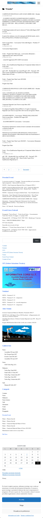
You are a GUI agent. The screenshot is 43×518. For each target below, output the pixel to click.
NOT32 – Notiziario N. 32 (8, 300)
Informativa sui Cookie (14, 515)
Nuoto (4, 350)
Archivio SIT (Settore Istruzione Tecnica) (12, 252)
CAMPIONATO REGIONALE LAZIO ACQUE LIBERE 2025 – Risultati (21, 88)
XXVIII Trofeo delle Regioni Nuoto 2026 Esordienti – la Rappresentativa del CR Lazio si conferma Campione (21, 316)
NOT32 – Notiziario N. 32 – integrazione (12, 297)
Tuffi (3, 383)
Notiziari (4, 248)
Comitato (4, 245)
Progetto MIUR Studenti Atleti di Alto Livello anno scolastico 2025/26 (19, 322)
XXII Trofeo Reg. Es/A (10, 364)
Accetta (21, 499)
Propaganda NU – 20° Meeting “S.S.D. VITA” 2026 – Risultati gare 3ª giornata (21, 218)
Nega (21, 505)
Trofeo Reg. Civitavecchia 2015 (12, 379)
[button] (40, 482)
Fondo (4, 406)
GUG (3, 250)
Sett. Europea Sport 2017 (10, 354)
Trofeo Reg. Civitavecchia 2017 (12, 375)
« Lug (20, 468)
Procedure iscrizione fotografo (11, 473)
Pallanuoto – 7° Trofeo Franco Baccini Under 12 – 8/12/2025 (17, 227)
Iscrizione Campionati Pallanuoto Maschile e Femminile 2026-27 (18, 312)
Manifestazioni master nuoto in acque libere (12, 430)
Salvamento (5, 404)
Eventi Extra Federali (10, 210)
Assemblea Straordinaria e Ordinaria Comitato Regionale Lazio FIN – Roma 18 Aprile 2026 (21, 319)
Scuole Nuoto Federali (7, 257)
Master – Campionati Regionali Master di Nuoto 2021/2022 (16, 428)
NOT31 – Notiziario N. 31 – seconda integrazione (14, 302)
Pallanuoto (5, 368)
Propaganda (5, 411)
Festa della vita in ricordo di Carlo (10, 225)
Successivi (26, 169)
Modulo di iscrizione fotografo (11, 475)
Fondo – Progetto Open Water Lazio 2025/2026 (14, 79)
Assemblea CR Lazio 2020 (11, 352)
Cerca (36, 240)
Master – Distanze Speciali (8, 418)
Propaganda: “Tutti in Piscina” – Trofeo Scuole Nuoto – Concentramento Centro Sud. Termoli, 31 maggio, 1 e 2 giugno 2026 (20, 215)
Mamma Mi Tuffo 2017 (10, 385)
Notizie (4, 255)
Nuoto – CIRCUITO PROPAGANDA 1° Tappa (13, 220)
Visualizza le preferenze (21, 511)
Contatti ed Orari (6, 259)
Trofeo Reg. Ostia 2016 (10, 377)
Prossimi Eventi (7, 177)
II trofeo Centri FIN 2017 (10, 356)
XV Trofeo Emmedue (7, 222)
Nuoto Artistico (6, 400)
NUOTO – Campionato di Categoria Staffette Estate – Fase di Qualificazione (20, 192)
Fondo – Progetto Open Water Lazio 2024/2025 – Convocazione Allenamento (21, 141)
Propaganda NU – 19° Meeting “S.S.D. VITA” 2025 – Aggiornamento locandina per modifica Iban (19, 230)
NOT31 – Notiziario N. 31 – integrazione (12, 304)
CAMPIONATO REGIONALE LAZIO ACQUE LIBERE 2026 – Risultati (19, 198)
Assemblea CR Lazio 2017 (11, 359)
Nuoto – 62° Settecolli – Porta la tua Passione (13, 206)
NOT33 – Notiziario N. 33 (8, 295)
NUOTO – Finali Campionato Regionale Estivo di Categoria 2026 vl (18, 185)
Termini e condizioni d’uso (27, 515)
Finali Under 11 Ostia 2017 (11, 372)
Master (4, 409)
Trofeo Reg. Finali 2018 (10, 370)
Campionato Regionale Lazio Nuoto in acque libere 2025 (16, 104)
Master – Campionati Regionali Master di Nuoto (13, 423)
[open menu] (39, 3)
